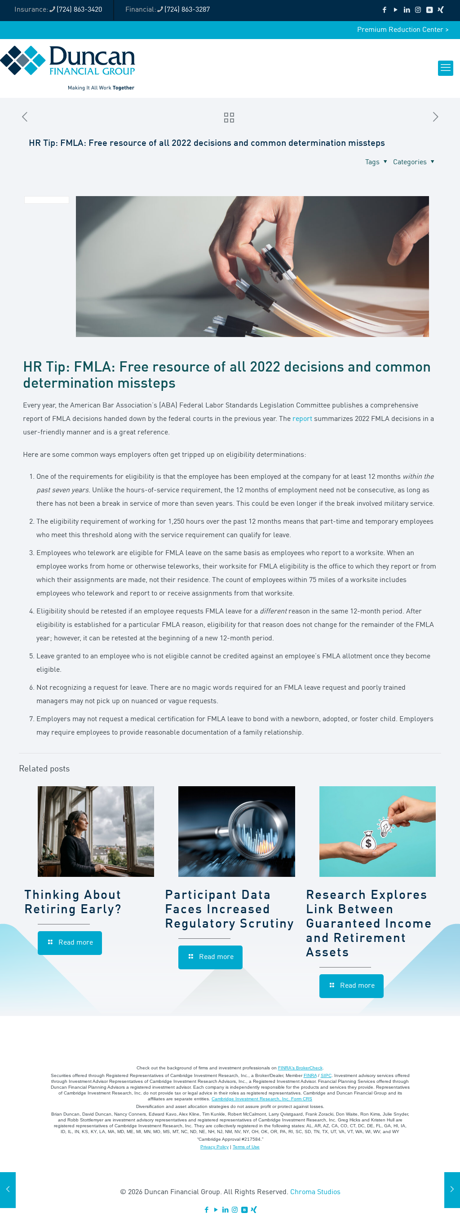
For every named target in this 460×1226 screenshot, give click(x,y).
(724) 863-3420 (79, 9)
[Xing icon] (440, 10)
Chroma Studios (315, 1192)
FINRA (310, 1075)
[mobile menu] (445, 68)
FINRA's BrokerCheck (300, 1067)
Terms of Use (246, 1146)
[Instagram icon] (418, 10)
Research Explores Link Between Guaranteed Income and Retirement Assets (369, 924)
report (303, 419)
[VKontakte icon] (429, 10)
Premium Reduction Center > (403, 30)
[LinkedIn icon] (406, 10)
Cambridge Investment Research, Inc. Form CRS (262, 1098)
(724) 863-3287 (187, 9)
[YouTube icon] (395, 10)
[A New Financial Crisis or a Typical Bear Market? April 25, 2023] (452, 1190)
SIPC (326, 1075)
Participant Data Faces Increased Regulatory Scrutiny (229, 910)
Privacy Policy (214, 1146)
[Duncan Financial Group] (67, 68)
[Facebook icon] (384, 10)
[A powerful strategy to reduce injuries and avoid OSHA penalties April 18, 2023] (8, 1190)
